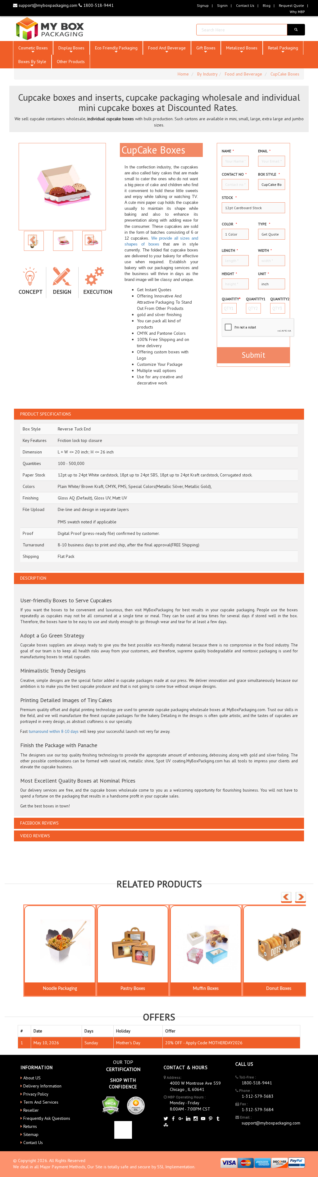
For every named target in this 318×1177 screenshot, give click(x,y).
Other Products (71, 61)
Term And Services (40, 1102)
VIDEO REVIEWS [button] (35, 836)
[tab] (159, 414)
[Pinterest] (210, 1119)
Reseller (31, 1110)
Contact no (234, 174)
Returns (30, 1126)
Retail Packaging (283, 50)
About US (32, 1078)
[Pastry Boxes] (132, 944)
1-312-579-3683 (258, 1096)
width (265, 250)
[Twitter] (166, 1119)
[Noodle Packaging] (59, 944)
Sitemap (31, 1134)
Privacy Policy (35, 1094)
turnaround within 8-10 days (54, 731)
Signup (203, 5)
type (264, 224)
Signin (222, 5)
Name (228, 151)
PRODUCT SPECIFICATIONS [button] (45, 414)
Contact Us (245, 5)
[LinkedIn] (188, 1119)
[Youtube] (203, 1119)
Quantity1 (253, 299)
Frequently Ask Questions (46, 1118)
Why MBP (297, 11)
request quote (291, 5)
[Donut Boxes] (278, 944)
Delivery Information (42, 1086)
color (229, 224)
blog (266, 5)
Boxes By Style (32, 63)
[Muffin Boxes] (205, 944)
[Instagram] (195, 1119)
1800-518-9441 (98, 5)
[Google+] (181, 1119)
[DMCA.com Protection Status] (110, 1105)
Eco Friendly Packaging (116, 50)
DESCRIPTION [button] (33, 578)
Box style (269, 174)
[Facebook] (173, 1119)
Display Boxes (71, 50)
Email (264, 151)
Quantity (229, 299)
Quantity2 (277, 299)
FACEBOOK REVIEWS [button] (39, 823)
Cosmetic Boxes (33, 50)
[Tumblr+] (218, 1119)
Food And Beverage (167, 50)
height (229, 273)
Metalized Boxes (241, 50)
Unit (263, 273)
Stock (229, 197)
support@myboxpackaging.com (48, 5)
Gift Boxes (206, 50)
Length (230, 250)
